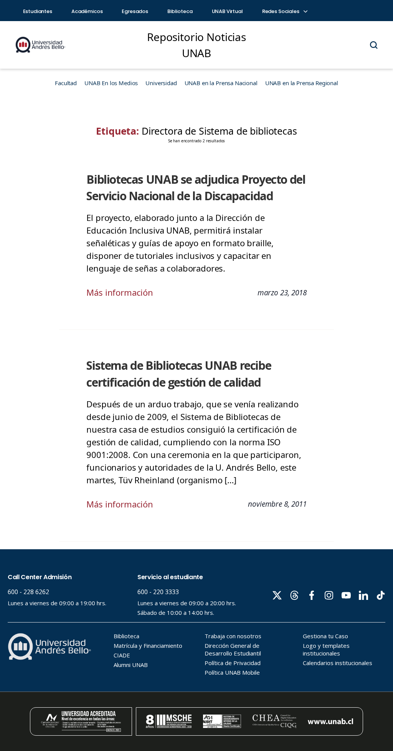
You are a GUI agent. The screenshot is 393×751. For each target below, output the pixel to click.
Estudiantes (37, 11)
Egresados (135, 11)
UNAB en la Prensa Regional (301, 83)
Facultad (66, 83)
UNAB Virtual (227, 11)
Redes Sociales (281, 11)
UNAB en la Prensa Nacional (221, 83)
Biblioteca (180, 11)
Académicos (87, 11)
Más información (119, 292)
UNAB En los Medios (111, 83)
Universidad (161, 83)
